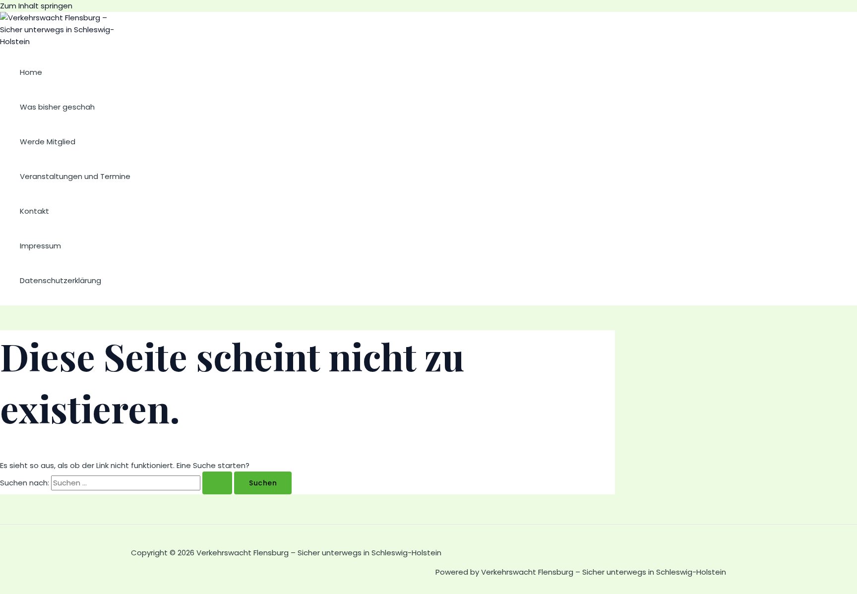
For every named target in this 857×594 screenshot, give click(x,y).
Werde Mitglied (47, 141)
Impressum (40, 245)
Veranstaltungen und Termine (75, 176)
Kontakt (34, 211)
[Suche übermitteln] (217, 483)
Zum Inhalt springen (36, 5)
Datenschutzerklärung (60, 280)
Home (31, 72)
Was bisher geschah (57, 107)
